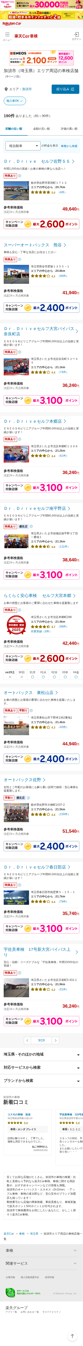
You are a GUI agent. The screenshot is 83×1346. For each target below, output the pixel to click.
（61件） (63, 455)
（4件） (62, 192)
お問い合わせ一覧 (30, 1312)
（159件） (63, 814)
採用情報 (49, 1277)
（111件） (63, 546)
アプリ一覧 (11, 1312)
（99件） (63, 276)
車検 (22, 1233)
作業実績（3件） (41, 631)
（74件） (63, 372)
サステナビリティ (51, 1312)
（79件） (63, 901)
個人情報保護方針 (30, 1277)
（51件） (63, 989)
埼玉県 (34, 1233)
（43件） (63, 727)
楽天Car (9, 1233)
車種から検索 (69, 146)
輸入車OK (13, 100)
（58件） (63, 626)
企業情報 (10, 1277)
